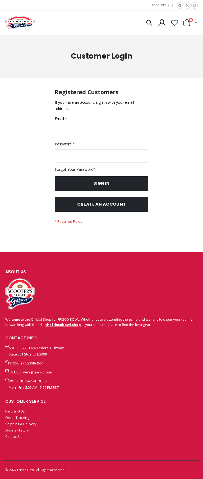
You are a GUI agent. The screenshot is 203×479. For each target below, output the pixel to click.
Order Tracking (17, 417)
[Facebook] (180, 5)
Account (159, 5)
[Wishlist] (174, 22)
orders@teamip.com (36, 372)
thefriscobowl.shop (63, 324)
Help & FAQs (15, 411)
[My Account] (162, 22)
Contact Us (13, 436)
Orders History (17, 430)
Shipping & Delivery (20, 423)
